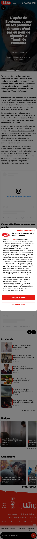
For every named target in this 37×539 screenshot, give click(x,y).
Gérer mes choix (18, 304)
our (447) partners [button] (12, 239)
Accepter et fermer (18, 297)
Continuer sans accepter (26, 230)
